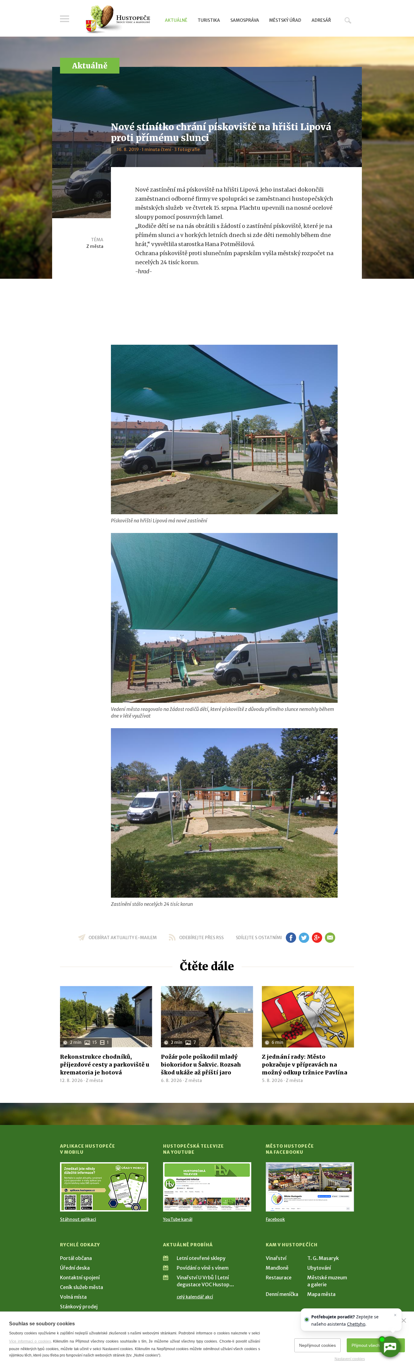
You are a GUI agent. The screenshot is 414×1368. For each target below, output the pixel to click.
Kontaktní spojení (80, 1277)
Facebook (275, 1219)
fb (291, 937)
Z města (94, 246)
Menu (64, 18)
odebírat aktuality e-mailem (122, 937)
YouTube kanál (177, 1219)
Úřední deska (75, 1268)
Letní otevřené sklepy (201, 1258)
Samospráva (244, 20)
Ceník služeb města (81, 1287)
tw (303, 937)
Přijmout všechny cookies (376, 1345)
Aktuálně (176, 20)
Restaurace (279, 1277)
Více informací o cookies (30, 1341)
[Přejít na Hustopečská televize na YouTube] (207, 1187)
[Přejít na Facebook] (310, 1187)
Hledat (348, 20)
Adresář (321, 20)
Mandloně (277, 1268)
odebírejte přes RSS (201, 937)
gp (317, 937)
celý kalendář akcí (195, 1297)
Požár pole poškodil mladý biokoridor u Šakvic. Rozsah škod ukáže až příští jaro (201, 1064)
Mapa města (321, 1294)
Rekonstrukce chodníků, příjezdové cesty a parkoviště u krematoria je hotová (104, 1064)
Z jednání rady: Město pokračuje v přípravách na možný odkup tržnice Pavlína (304, 1064)
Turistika (209, 20)
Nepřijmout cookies (317, 1345)
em (330, 937)
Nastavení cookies (350, 1359)
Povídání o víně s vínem (203, 1268)
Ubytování (319, 1268)
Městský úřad (285, 20)
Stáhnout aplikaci (78, 1219)
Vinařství (276, 1258)
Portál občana (76, 1258)
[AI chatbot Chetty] (389, 1347)
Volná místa (73, 1297)
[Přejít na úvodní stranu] (117, 19)
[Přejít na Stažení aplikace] (104, 1187)
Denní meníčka (282, 1294)
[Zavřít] (403, 1320)
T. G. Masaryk (323, 1258)
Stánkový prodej (79, 1307)
